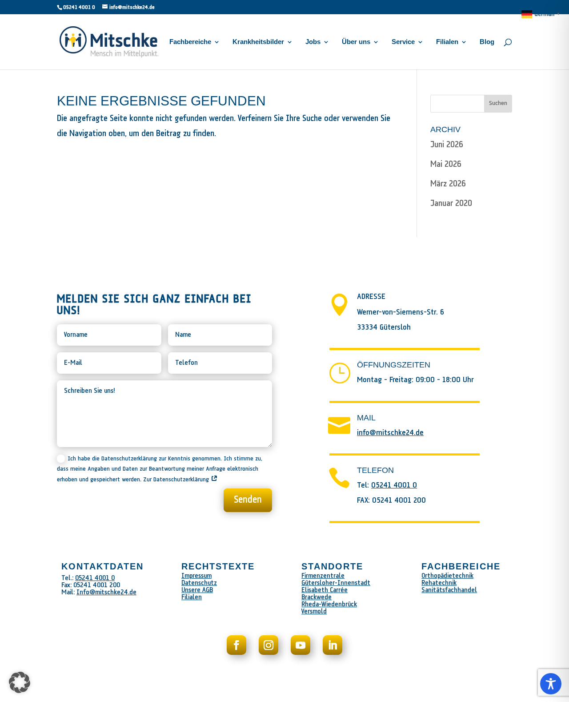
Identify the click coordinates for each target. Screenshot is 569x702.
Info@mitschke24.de (106, 592)
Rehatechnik (439, 583)
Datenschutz (199, 583)
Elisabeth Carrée (324, 590)
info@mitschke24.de (390, 433)
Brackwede (316, 597)
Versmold (314, 611)
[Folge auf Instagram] (268, 645)
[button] (19, 682)
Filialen (447, 42)
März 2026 (448, 184)
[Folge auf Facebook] (236, 645)
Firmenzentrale (323, 576)
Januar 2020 (451, 203)
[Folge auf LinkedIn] (332, 645)
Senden (248, 500)
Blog (487, 42)
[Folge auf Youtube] (300, 645)
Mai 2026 (445, 164)
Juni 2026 (446, 145)
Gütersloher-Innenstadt (335, 583)
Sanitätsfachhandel (449, 590)
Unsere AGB (197, 590)
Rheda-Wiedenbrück (329, 604)
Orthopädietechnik (447, 576)
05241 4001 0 (79, 7)
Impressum (196, 576)
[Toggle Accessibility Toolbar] (550, 683)
